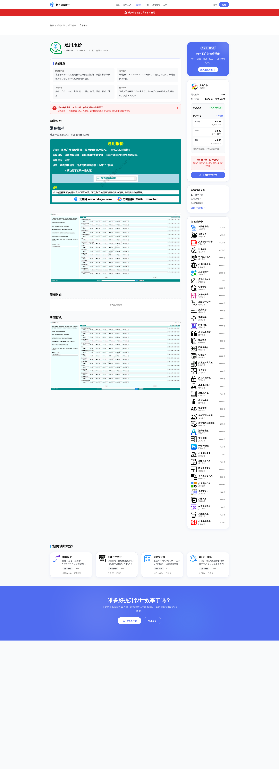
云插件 (139, 4)
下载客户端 (131, 620)
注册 (224, 4)
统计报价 (72, 25)
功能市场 (61, 25)
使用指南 (156, 4)
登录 (215, 4)
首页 (118, 4)
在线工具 (128, 4)
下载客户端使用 (210, 175)
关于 (165, 4)
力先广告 (204, 85)
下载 (147, 4)
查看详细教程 (197, 207)
